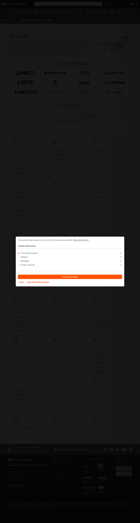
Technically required (29, 253)
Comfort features (28, 265)
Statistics (24, 257)
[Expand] (121, 252)
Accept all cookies (70, 277)
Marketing (25, 261)
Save (21, 282)
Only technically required (38, 282)
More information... (81, 240)
